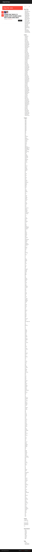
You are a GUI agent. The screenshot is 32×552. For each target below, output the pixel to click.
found (25, 261)
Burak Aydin (22, 550)
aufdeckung (26, 159)
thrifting (26, 464)
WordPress (29, 550)
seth (25, 427)
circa (25, 201)
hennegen (26, 287)
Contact (26, 542)
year (25, 514)
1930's (26, 127)
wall (25, 496)
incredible (26, 298)
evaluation (26, 237)
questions (26, 392)
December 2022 (27, 78)
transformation (27, 472)
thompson (26, 462)
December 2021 (27, 89)
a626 (25, 135)
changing (26, 197)
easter (25, 231)
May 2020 (26, 107)
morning (26, 348)
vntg (25, 494)
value (25, 485)
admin (8, 19)
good (25, 277)
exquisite (26, 241)
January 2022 (27, 88)
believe (26, 170)
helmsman (26, 286)
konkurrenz (26, 318)
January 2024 (27, 65)
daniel (25, 219)
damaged (26, 218)
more (25, 347)
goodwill (26, 278)
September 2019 (27, 115)
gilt (25, 275)
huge (25, 294)
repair (25, 401)
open (25, 368)
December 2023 (27, 66)
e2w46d (26, 535)
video (25, 490)
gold (25, 276)
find (25, 253)
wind (25, 503)
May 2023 (26, 73)
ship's (25, 432)
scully (25, 420)
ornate (25, 371)
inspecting (26, 300)
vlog (25, 493)
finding (26, 254)
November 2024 (27, 56)
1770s (25, 119)
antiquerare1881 (27, 149)
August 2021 (26, 93)
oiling (25, 365)
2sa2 (25, 133)
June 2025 (26, 49)
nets (25, 357)
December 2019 (27, 112)
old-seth (26, 366)
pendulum (26, 380)
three (25, 463)
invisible (26, 301)
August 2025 (26, 47)
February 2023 (27, 76)
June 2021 (26, 95)
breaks (26, 181)
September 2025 (27, 46)
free (25, 264)
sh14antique (26, 430)
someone (26, 441)
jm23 (25, 308)
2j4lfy (25, 534)
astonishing (26, 157)
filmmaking (26, 252)
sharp (25, 431)
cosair (25, 215)
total (25, 468)
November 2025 (27, 44)
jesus (25, 307)
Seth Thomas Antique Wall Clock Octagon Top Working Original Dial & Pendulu (27, 12)
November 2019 (27, 113)
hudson (26, 293)
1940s (25, 128)
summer (26, 453)
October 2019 (26, 114)
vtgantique (26, 495)
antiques (26, 150)
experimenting (27, 239)
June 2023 (26, 72)
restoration (26, 407)
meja (25, 343)
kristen (26, 319)
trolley (25, 475)
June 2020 (26, 106)
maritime (26, 335)
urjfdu (25, 538)
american (26, 141)
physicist (26, 383)
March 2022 (26, 86)
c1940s (26, 190)
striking (26, 451)
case (25, 192)
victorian (26, 489)
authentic (26, 160)
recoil (25, 399)
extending (26, 243)
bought (26, 177)
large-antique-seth (27, 321)
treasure (26, 473)
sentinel (26, 423)
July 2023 (26, 71)
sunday (26, 454)
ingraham (26, 299)
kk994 (25, 316)
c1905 (25, 189)
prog (25, 391)
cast (25, 194)
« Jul (24, 526)
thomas (26, 461)
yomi (25, 516)
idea (25, 297)
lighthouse (26, 325)
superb (26, 455)
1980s (25, 130)
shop (25, 434)
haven (25, 283)
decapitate (26, 221)
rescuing (26, 404)
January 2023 (27, 77)
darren (26, 220)
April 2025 (26, 51)
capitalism (26, 191)
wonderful (26, 507)
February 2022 (27, 87)
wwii (25, 513)
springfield (26, 444)
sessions (26, 426)
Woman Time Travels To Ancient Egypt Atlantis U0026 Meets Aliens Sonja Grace (12, 16)
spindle (26, 443)
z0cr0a (26, 536)
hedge (25, 285)
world (25, 511)
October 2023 (26, 68)
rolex (25, 412)
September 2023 (27, 69)
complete (26, 211)
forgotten (26, 260)
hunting (26, 296)
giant (25, 272)
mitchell (26, 346)
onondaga (26, 367)
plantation (26, 385)
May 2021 (26, 96)
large (25, 320)
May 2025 (26, 50)
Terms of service (27, 544)
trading (26, 470)
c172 (25, 188)
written (26, 512)
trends (25, 474)
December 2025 (27, 43)
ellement (26, 234)
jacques (26, 304)
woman (11, 19)
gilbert (25, 273)
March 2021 (26, 98)
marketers (26, 338)
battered (26, 167)
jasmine (26, 306)
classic (26, 202)
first (25, 256)
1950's (26, 129)
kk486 (25, 314)
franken (26, 263)
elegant (26, 233)
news (25, 358)
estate (25, 236)
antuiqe (26, 152)
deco (25, 223)
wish (25, 505)
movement (26, 349)
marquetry (26, 339)
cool (25, 214)
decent (26, 222)
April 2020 (26, 108)
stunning (26, 452)
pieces (26, 384)
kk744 (25, 315)
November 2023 (27, 67)
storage (26, 450)
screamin (26, 419)
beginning (26, 169)
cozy (25, 216)
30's (25, 134)
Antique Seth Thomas (6, 2)
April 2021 (26, 97)
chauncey (26, 199)
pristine (26, 388)
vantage (26, 486)
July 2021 (26, 94)
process (26, 389)
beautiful (26, 168)
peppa (25, 381)
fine (25, 255)
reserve (26, 405)
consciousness (27, 212)
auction (26, 158)
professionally (27, 390)
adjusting (26, 138)
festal (25, 251)
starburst (26, 445)
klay (25, 317)
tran (25, 471)
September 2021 (27, 92)
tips (25, 466)
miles (25, 345)
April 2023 (26, 74)
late (25, 323)
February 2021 (27, 99)
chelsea (26, 200)
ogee (25, 364)
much (25, 350)
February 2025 (27, 53)
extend (26, 242)
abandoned (26, 136)
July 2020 (26, 105)
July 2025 (26, 48)
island (25, 302)
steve (25, 448)
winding (26, 504)
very (25, 488)
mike (25, 344)
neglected (26, 356)
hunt (25, 295)
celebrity (26, 195)
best (25, 172)
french (25, 265)
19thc (25, 132)
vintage (26, 491)
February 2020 (27, 110)
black (25, 174)
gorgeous (26, 279)
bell (25, 171)
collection (26, 210)
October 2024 (26, 57)
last (25, 322)
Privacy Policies (27, 543)
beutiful (26, 173)
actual (25, 137)
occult (25, 363)
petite (25, 382)
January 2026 (27, 42)
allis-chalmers (27, 139)
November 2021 (27, 90)
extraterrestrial (27, 244)
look (25, 327)
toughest (26, 469)
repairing (26, 402)
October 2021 (26, 91)
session (26, 425)
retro (25, 410)
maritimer (26, 336)
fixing (25, 258)
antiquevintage (27, 151)
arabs (25, 153)
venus (25, 487)
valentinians (26, 484)
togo (25, 467)
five (25, 257)
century (26, 196)
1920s (25, 126)
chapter (26, 198)
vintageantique (27, 492)
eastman (26, 232)
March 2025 (26, 52)
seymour (26, 429)
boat (25, 176)
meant (25, 341)
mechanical (26, 342)
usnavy (26, 483)
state (25, 447)
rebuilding (26, 398)
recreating (26, 400)
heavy (25, 284)
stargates (26, 446)
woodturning (26, 508)
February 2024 (27, 64)
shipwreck (26, 433)
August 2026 (26, 36)
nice (25, 359)
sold (25, 440)
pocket (26, 387)
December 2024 (27, 55)
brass (25, 179)
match (25, 340)
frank (25, 262)
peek (25, 379)
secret (25, 422)
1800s (25, 120)
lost (25, 328)
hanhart (26, 282)
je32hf (25, 537)
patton (25, 378)
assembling (26, 156)
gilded (25, 274)
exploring (26, 240)
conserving (26, 213)
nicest (25, 360)
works (25, 510)
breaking (26, 180)
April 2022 (26, 85)
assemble (26, 155)
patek (25, 377)
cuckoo (26, 217)
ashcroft (26, 154)
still (25, 449)
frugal (25, 266)
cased (25, 193)
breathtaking (26, 182)
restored (26, 408)
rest (25, 406)
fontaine (26, 259)
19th (25, 131)
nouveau (26, 361)
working (26, 509)
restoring (26, 409)
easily (25, 230)
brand (25, 178)
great (25, 281)
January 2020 (27, 111)
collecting (26, 209)
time (25, 465)
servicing (26, 424)
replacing (26, 403)
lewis (25, 324)
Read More (20, 20)
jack (25, 303)
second (26, 421)
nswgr (25, 362)
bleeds (26, 175)
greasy (26, 280)
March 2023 (26, 75)
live (25, 326)
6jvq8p (26, 533)
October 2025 (26, 45)
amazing (26, 140)
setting (26, 428)
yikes (25, 515)
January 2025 (27, 54)
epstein (26, 235)
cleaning (26, 203)
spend (25, 442)
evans (25, 238)
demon (26, 224)
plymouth (26, 386)
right (25, 411)
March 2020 (26, 109)
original (26, 370)
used (25, 482)
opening (26, 369)
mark (25, 337)
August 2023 (26, 70)
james (25, 305)
